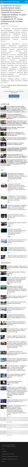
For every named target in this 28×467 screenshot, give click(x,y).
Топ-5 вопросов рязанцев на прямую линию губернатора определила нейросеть (16, 376)
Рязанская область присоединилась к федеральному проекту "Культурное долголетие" (16, 323)
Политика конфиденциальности (10, 456)
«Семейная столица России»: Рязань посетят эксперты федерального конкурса (17, 241)
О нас (3, 449)
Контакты (4, 451)
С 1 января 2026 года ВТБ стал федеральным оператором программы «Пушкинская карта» (16, 353)
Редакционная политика (8, 454)
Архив (3, 461)
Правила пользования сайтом (9, 459)
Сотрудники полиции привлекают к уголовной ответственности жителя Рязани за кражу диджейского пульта (17, 249)
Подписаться (14, 96)
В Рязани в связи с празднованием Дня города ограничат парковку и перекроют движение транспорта (17, 360)
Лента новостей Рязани (8, 464)
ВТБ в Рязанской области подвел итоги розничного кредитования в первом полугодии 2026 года (17, 330)
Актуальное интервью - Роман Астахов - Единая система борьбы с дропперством (17, 216)
